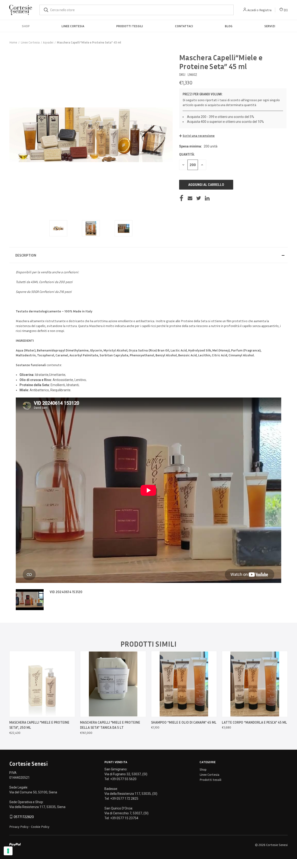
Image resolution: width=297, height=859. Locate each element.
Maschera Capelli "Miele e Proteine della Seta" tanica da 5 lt (110, 725)
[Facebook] (181, 198)
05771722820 (24, 817)
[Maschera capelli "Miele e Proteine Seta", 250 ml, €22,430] (42, 684)
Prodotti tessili (129, 26)
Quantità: (187, 154)
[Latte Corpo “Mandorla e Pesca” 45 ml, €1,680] (255, 684)
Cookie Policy (40, 827)
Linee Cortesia (72, 26)
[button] (197, 135)
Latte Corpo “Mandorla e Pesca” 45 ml (254, 722)
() (285, 10)
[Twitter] (198, 198)
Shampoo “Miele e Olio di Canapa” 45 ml (183, 722)
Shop (26, 26)
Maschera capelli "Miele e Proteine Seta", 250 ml (39, 725)
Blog (228, 26)
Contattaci (184, 26)
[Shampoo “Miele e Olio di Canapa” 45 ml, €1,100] (184, 684)
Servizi (269, 26)
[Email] (190, 198)
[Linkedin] (207, 198)
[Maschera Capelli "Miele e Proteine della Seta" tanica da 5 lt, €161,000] (113, 684)
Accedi (251, 10)
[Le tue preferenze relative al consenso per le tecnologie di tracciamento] (8, 850)
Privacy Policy (19, 827)
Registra (265, 10)
